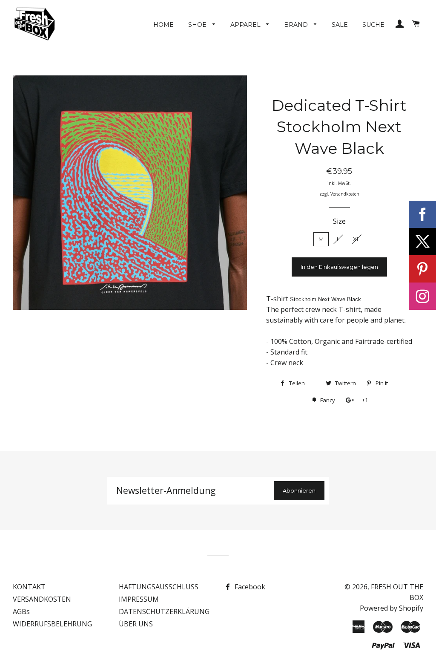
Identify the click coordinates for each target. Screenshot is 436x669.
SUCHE (373, 25)
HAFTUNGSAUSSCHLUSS (158, 586)
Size (339, 221)
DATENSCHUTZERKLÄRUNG (164, 611)
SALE (340, 25)
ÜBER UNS (136, 624)
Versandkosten (344, 194)
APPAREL (246, 25)
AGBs (21, 611)
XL (356, 239)
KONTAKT (29, 586)
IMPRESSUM (139, 599)
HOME (163, 25)
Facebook (249, 586)
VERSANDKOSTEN (42, 599)
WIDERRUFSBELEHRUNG (52, 624)
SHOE (198, 25)
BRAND (297, 25)
